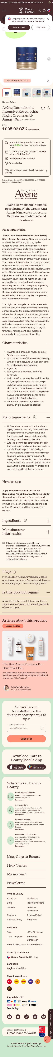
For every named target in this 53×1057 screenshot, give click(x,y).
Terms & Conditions (32, 909)
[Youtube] (43, 1016)
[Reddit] (35, 1016)
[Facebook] (18, 1016)
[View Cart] (44, 10)
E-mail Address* (16, 724)
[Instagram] (9, 1016)
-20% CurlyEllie (15, 936)
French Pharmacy (16, 944)
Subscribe (26, 739)
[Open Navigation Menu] (4, 10)
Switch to (19, 27)
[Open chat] (47, 1039)
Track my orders (35, 902)
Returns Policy (14, 919)
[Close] (50, 1011)
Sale (9, 932)
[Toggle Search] (9, 10)
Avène (7, 108)
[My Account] (39, 10)
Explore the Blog (12, 626)
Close (48, 19)
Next (49, 59)
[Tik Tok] (26, 1016)
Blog (9, 902)
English (11, 968)
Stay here (40, 27)
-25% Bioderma (35, 932)
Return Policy (15, 163)
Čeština (22, 968)
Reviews (11, 915)
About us (11, 898)
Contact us (33, 898)
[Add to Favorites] (43, 108)
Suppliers (32, 919)
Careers (11, 907)
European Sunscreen (32, 938)
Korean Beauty (34, 944)
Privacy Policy (34, 915)
